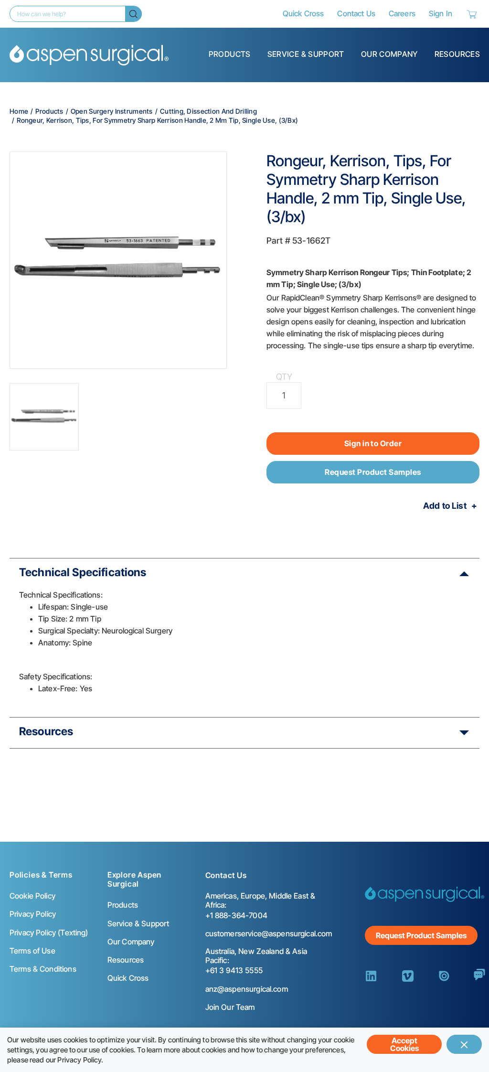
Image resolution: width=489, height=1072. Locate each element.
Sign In (440, 13)
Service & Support (305, 54)
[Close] (464, 1044)
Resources (457, 54)
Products (230, 54)
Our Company (389, 54)
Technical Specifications (83, 572)
